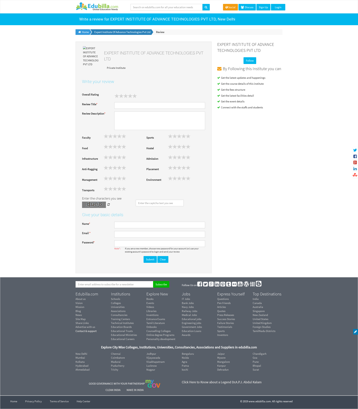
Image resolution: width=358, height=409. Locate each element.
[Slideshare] (252, 285)
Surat (256, 369)
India (256, 299)
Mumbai (80, 357)
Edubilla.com (87, 294)
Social (231, 7)
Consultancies (119, 315)
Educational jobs (191, 319)
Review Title (89, 104)
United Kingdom (262, 323)
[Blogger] (259, 285)
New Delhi (81, 353)
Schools (115, 299)
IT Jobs (186, 299)
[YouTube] (240, 285)
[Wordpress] (246, 285)
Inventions (152, 315)
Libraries (151, 311)
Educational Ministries (124, 335)
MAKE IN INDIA (135, 390)
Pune (256, 361)
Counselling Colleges (158, 331)
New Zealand (260, 315)
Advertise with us (85, 327)
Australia (258, 307)
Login (278, 7)
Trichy (114, 369)
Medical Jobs (189, 315)
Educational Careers (122, 339)
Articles (221, 307)
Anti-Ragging (90, 169)
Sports (150, 137)
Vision (79, 303)
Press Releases (225, 315)
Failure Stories (225, 323)
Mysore (221, 357)
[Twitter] (205, 285)
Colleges (116, 303)
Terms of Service (59, 401)
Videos (150, 307)
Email (86, 233)
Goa (255, 357)
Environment (153, 179)
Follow (250, 60)
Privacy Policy (33, 401)
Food (85, 148)
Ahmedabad (83, 369)
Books (149, 299)
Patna (185, 365)
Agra (184, 361)
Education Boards (121, 327)
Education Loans (191, 331)
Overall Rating (90, 94)
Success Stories (226, 319)
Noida (185, 357)
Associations (118, 311)
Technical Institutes (122, 323)
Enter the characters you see (102, 198)
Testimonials (224, 327)
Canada (257, 303)
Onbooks (151, 327)
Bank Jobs (188, 303)
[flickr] (234, 285)
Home (13, 401)
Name (86, 223)
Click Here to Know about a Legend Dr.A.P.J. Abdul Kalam (222, 382)
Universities (118, 307)
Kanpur (221, 365)
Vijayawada (153, 357)
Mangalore (223, 361)
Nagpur (150, 369)
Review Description (93, 113)
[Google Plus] (211, 285)
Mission (80, 307)
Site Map (81, 319)
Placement (152, 169)
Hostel (150, 148)
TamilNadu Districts (264, 331)
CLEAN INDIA (113, 390)
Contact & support (86, 331)
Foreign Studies (262, 327)
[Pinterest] (223, 285)
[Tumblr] (228, 285)
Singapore (259, 311)
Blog (78, 311)
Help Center (83, 401)
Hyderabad (82, 365)
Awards (186, 335)
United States (260, 319)
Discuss (248, 7)
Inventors (222, 335)
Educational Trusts (122, 331)
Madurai (116, 361)
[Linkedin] (217, 285)
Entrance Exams (155, 319)
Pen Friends (224, 303)
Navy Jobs (188, 307)
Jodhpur (151, 353)
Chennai (116, 353)
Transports (88, 190)
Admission (152, 158)
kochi (185, 369)
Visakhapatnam (155, 361)
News (79, 315)
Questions (223, 299)
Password (88, 242)
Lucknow (151, 365)
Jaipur (221, 353)
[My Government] (152, 383)
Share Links (82, 323)
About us (81, 299)
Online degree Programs (160, 335)
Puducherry (117, 365)
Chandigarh (259, 353)
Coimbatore (118, 357)
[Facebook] (199, 285)
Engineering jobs (191, 323)
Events (150, 303)
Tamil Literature (155, 323)
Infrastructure (90, 158)
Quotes (221, 311)
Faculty (86, 137)
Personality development (160, 339)
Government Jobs (192, 327)
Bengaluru (188, 353)
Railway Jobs (189, 311)
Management (89, 179)
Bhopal (257, 365)
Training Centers (120, 319)
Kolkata (80, 361)
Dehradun (223, 369)
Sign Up (263, 7)
